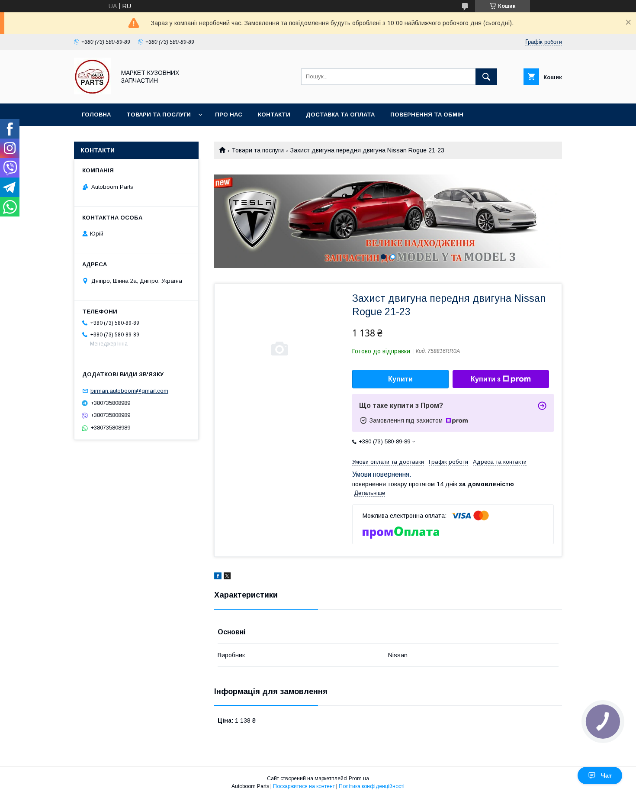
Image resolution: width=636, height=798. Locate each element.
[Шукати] (486, 76)
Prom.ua (359, 778)
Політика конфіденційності (372, 786)
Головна (96, 114)
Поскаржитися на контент (304, 786)
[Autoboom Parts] (92, 92)
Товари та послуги (158, 114)
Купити (400, 379)
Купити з (486, 379)
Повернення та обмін (426, 114)
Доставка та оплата (340, 114)
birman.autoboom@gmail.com (129, 391)
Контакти (274, 114)
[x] (227, 577)
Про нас (228, 114)
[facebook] (218, 577)
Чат (606, 775)
